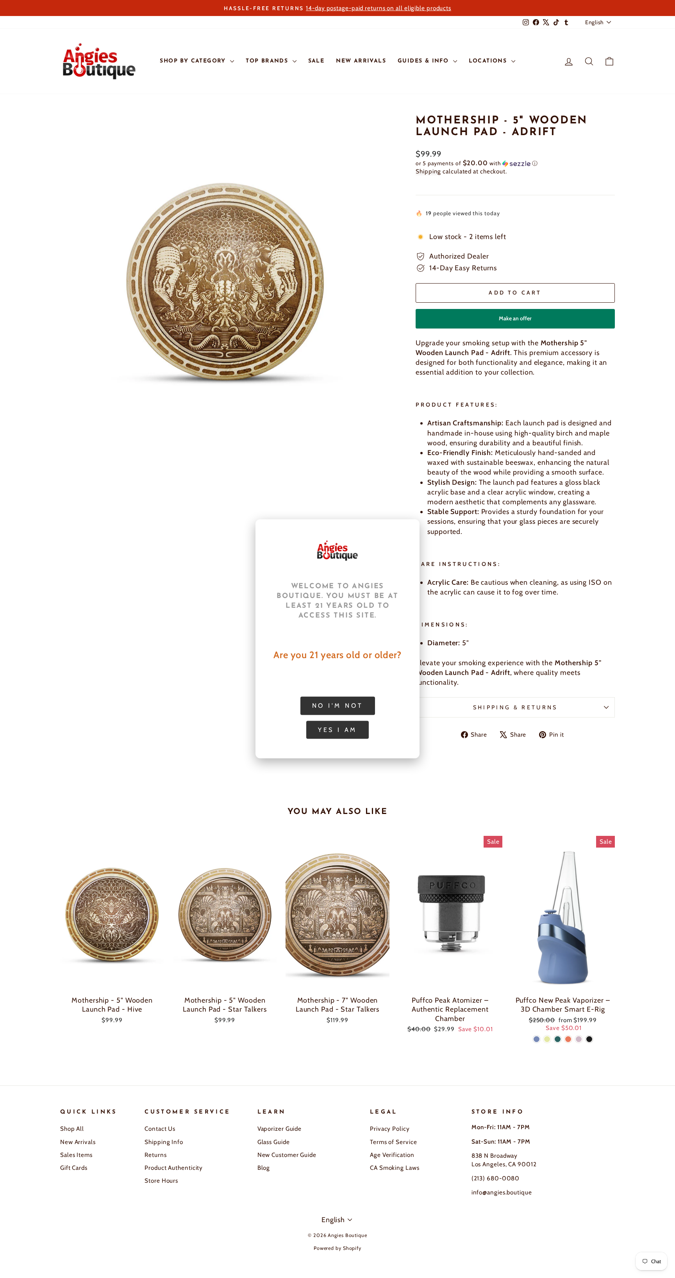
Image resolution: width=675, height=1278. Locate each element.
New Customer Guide (286, 1154)
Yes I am (337, 730)
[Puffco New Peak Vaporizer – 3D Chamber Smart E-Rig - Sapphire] (536, 1039)
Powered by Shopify (337, 1248)
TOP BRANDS (268, 61)
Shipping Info (164, 1142)
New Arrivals (78, 1142)
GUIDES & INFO (424, 61)
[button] (515, 163)
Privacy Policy (390, 1128)
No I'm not (337, 705)
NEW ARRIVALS (361, 61)
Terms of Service (393, 1142)
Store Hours (161, 1180)
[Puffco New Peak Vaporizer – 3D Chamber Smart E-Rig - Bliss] (578, 1039)
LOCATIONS (489, 61)
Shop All (72, 1128)
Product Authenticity (174, 1167)
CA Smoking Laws (395, 1167)
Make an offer (515, 321)
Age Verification (392, 1154)
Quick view (112, 983)
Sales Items (76, 1154)
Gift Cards (74, 1167)
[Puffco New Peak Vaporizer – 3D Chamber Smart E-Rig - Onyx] (589, 1039)
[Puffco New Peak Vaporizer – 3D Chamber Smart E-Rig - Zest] (547, 1039)
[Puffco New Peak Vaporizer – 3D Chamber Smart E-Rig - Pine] (557, 1039)
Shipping (428, 171)
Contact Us (160, 1128)
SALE (316, 61)
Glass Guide (273, 1142)
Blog (263, 1167)
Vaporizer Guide (279, 1128)
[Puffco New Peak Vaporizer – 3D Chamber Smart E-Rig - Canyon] (568, 1039)
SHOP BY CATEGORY (194, 61)
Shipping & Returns (515, 707)
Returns (155, 1154)
